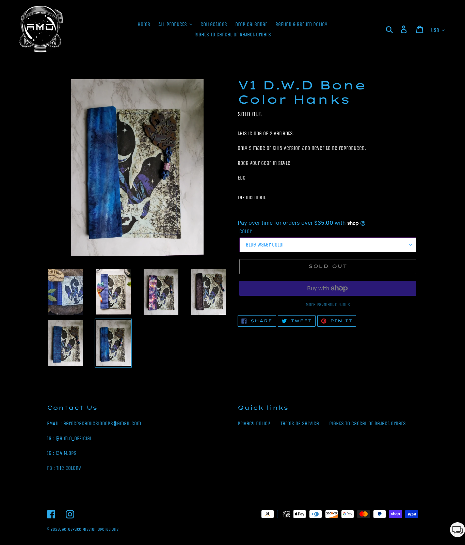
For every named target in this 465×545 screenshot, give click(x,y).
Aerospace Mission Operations (90, 529)
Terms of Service (299, 423)
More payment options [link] (328, 305)
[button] (457, 531)
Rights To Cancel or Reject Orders (367, 423)
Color (245, 231)
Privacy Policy (254, 423)
